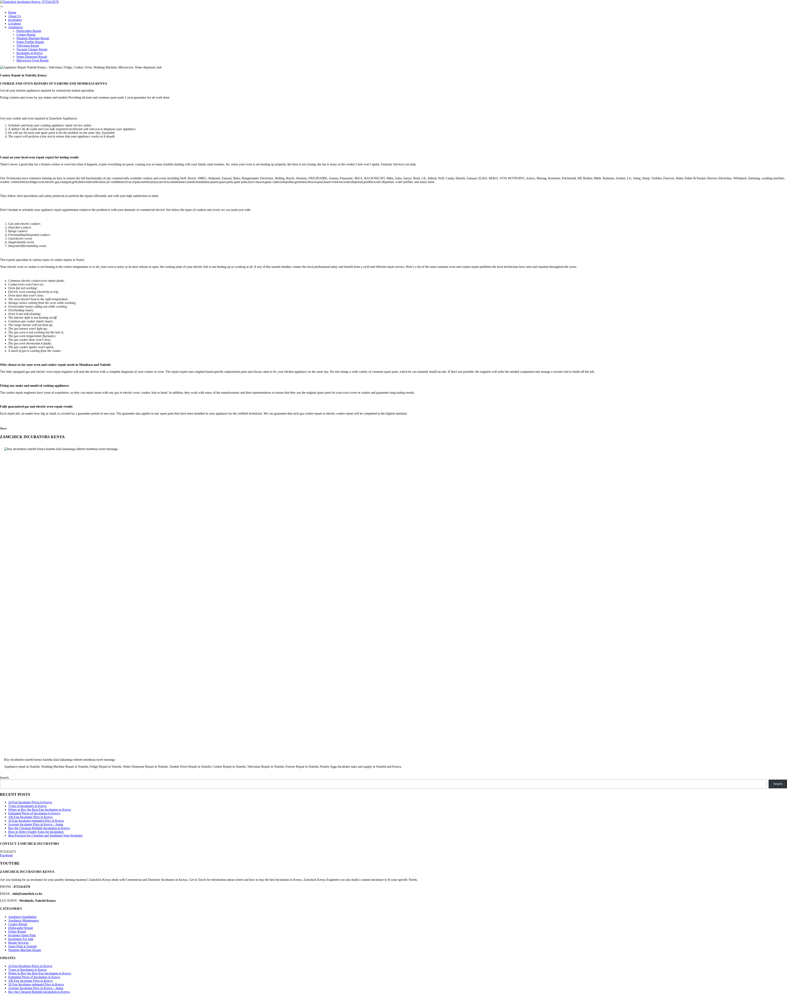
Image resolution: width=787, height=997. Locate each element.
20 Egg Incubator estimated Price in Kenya (36, 820)
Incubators (15, 20)
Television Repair (27, 45)
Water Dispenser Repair (31, 56)
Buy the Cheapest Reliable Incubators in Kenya (39, 828)
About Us (14, 16)
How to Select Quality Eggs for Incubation (36, 831)
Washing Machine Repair (32, 38)
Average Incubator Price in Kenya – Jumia (35, 824)
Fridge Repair (17, 931)
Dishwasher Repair (28, 31)
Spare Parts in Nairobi (22, 946)
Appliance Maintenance (23, 920)
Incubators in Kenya (29, 53)
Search (4, 777)
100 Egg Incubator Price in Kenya (30, 817)
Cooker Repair (25, 34)
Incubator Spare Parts (22, 935)
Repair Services (18, 942)
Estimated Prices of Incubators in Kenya (34, 813)
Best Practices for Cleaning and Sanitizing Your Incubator (45, 835)
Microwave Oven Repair (32, 60)
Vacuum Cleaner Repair (31, 49)
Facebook (6, 855)
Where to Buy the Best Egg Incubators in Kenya (39, 809)
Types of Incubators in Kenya (27, 806)
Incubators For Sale (20, 939)
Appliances (15, 27)
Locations (14, 23)
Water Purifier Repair (30, 42)
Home (12, 12)
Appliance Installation (22, 917)
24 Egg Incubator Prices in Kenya (30, 802)
